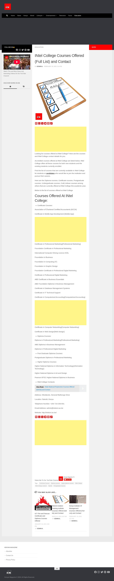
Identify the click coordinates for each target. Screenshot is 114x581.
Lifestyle (39, 15)
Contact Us (9, 555)
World (32, 15)
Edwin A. (40, 66)
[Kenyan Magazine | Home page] (7, 7)
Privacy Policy (10, 559)
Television (62, 15)
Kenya (26, 15)
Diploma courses (55, 483)
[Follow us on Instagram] (20, 50)
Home (13, 15)
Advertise (9, 551)
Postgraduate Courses (59, 486)
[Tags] (23, 87)
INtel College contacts (41, 486)
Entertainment (50, 15)
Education (77, 15)
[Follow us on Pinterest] (25, 50)
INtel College (78, 483)
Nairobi (50, 486)
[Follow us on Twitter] (23, 50)
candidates (50, 173)
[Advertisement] (57, 31)
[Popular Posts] (10, 87)
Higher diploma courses (67, 483)
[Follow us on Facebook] (17, 50)
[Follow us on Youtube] (28, 50)
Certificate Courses (44, 483)
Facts (70, 15)
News (19, 15)
